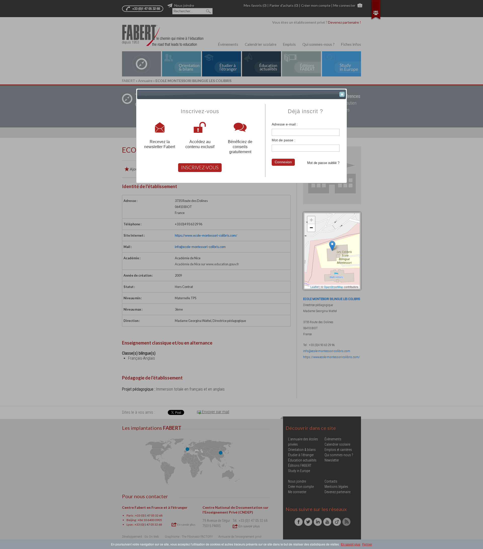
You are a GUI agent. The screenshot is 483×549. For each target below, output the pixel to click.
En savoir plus (350, 544)
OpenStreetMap (333, 287)
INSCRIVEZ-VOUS (200, 167)
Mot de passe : (283, 140)
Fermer (367, 544)
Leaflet (314, 287)
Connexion (283, 162)
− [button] (311, 228)
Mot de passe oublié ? (323, 163)
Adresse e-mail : (285, 124)
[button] (342, 94)
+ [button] (311, 220)
